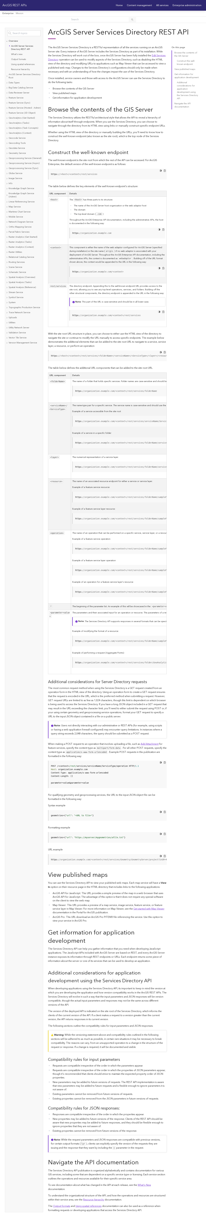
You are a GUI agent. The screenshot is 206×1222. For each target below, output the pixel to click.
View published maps (184, 69)
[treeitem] (24, 55)
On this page (178, 47)
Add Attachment (150, 744)
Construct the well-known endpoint (186, 62)
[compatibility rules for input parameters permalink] (122, 1060)
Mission (19, 13)
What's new (16, 54)
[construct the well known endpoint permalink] (130, 152)
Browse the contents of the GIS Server (185, 54)
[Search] (132, 19)
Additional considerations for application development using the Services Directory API (187, 90)
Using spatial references (23, 64)
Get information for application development (186, 75)
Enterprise (7, 13)
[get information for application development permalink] (87, 941)
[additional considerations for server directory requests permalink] (149, 682)
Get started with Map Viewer (148, 909)
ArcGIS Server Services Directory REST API (22, 47)
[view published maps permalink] (110, 875)
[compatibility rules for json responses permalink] (122, 1108)
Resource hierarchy (20, 69)
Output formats (18, 59)
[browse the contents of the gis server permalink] (155, 110)
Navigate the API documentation (182, 105)
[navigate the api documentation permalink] (141, 1163)
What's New (144, 1185)
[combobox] (24, 33)
